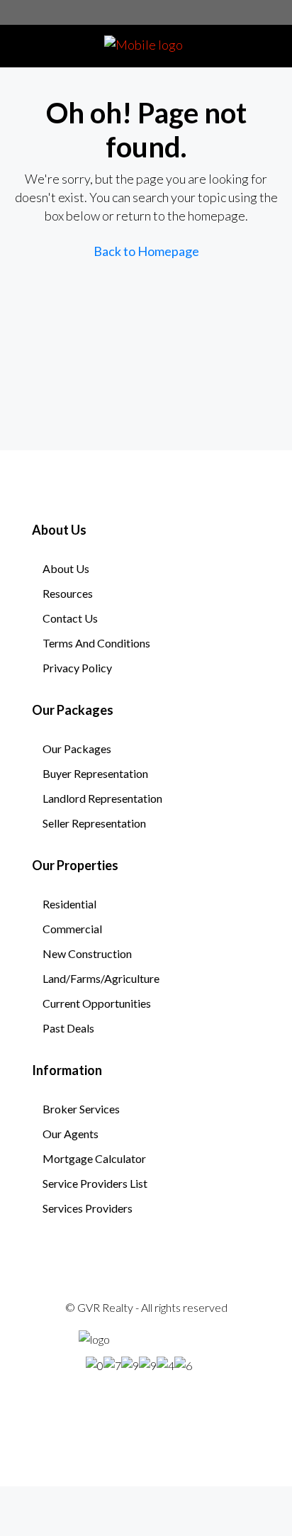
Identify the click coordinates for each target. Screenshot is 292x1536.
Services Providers (88, 1208)
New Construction (87, 953)
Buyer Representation (95, 773)
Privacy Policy (77, 667)
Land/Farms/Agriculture (101, 978)
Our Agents (71, 1133)
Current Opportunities (97, 1003)
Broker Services (81, 1108)
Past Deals (68, 1028)
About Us (66, 568)
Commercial (72, 928)
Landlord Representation (102, 798)
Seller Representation (94, 823)
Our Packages (77, 748)
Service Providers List (95, 1183)
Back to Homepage (146, 251)
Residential (69, 904)
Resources (68, 593)
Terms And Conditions (96, 643)
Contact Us (70, 618)
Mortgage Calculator (94, 1158)
